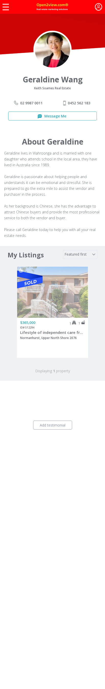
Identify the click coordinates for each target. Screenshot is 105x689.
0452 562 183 (79, 103)
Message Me (54, 116)
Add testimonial (52, 425)
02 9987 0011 (31, 103)
